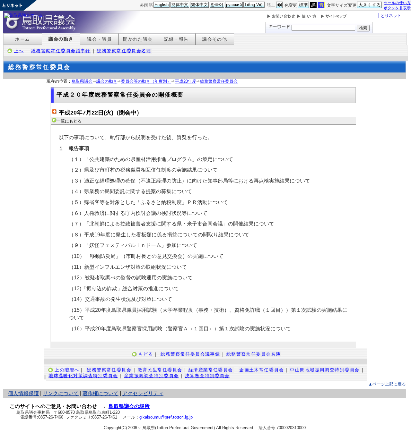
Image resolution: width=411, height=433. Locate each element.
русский (234, 4)
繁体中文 (199, 4)
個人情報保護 (23, 393)
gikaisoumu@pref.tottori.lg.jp (166, 417)
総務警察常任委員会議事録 (61, 50)
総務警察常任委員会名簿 (124, 50)
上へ (19, 50)
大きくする (369, 4)
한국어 (217, 4)
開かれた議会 (138, 39)
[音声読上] (279, 5)
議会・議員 (99, 39)
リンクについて (61, 393)
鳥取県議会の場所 (129, 406)
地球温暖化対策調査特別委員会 (83, 375)
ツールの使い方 (397, 3)
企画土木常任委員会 (261, 369)
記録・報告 (176, 39)
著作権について (100, 393)
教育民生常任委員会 (160, 369)
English (161, 4)
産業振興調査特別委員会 (151, 375)
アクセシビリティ (142, 393)
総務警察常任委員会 (219, 81)
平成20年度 (185, 81)
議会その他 (214, 39)
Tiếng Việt (254, 4)
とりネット (390, 15)
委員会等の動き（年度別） (146, 81)
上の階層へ (67, 369)
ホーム (22, 39)
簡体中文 (179, 4)
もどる (145, 354)
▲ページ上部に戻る (387, 384)
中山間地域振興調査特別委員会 (324, 369)
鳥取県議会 (82, 81)
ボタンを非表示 (397, 8)
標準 (303, 4)
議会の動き (60, 38)
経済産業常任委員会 (210, 369)
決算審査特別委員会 (207, 375)
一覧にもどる (69, 121)
